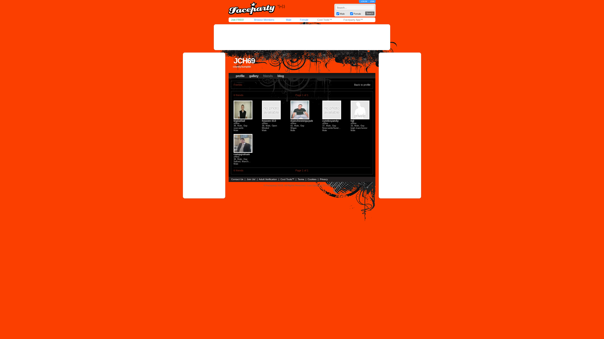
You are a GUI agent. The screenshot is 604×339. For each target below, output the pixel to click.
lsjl (352, 120)
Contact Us (237, 179)
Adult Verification (268, 179)
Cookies (312, 179)
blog (280, 76)
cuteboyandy (330, 120)
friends (268, 76)
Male (288, 19)
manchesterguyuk (301, 120)
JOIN (372, 1)
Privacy (324, 179)
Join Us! (251, 179)
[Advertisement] (302, 37)
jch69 (244, 60)
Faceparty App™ (353, 19)
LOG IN (364, 1)
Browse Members (264, 19)
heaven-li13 (269, 120)
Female (304, 19)
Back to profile (362, 84)
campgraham (242, 154)
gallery (253, 76)
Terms (301, 179)
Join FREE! (237, 19)
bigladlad (239, 120)
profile (240, 76)
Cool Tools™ (324, 19)
